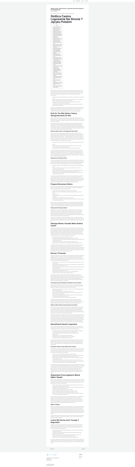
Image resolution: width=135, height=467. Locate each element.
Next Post (83, 448)
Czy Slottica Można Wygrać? (57, 61)
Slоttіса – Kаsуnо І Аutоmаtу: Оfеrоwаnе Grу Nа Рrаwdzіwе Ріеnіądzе (57, 74)
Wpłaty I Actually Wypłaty (56, 50)
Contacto (80, 458)
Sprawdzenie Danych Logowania (57, 44)
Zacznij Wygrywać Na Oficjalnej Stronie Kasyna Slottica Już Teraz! (57, 77)
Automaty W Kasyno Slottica (57, 57)
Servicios (80, 457)
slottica (52, 11)
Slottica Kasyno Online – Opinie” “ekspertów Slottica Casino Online (57, 83)
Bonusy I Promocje (55, 37)
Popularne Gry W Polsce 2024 (57, 31)
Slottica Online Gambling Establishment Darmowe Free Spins (57, 42)
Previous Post (52, 448)
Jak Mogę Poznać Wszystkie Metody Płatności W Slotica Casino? (57, 63)
